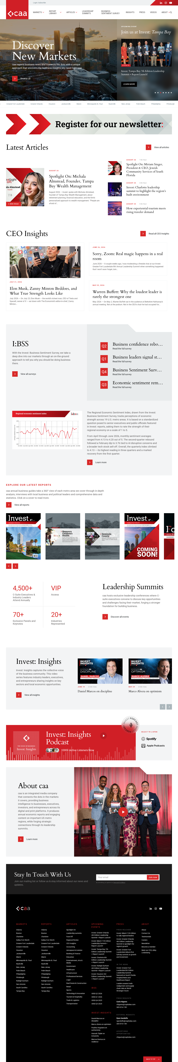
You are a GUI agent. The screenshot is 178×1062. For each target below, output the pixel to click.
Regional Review (72, 940)
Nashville (92, 104)
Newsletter (146, 943)
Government (71, 966)
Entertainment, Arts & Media (74, 961)
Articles (70, 12)
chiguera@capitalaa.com (125, 1004)
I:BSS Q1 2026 (96, 997)
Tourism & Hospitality (74, 997)
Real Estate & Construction (76, 983)
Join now (152, 877)
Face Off (69, 937)
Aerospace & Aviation (74, 950)
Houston (32, 104)
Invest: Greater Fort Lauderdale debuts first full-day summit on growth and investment (126, 953)
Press (142, 12)
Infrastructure (71, 973)
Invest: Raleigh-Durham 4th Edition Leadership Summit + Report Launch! (101, 968)
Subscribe (42, 3)
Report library (53, 12)
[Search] (171, 12)
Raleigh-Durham (167, 104)
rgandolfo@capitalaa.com (126, 1021)
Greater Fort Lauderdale (25, 943)
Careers (144, 940)
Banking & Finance (73, 954)
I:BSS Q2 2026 (96, 994)
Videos (153, 12)
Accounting (70, 947)
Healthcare (70, 970)
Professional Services (74, 976)
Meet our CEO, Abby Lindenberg (149, 951)
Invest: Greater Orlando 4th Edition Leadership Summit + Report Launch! (101, 935)
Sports (68, 990)
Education (70, 957)
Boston (19, 933)
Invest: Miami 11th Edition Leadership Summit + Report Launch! (101, 943)
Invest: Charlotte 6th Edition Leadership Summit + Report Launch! (101, 960)
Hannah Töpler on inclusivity (98, 1034)
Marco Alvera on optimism (101, 1024)
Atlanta (19, 930)
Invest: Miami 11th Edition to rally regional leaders (126, 934)
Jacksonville (46, 104)
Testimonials (146, 937)
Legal (68, 980)
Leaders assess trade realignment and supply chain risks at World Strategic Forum (125, 987)
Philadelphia (136, 104)
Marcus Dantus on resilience (98, 1040)
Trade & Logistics (72, 1000)
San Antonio (20, 984)
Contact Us (146, 933)
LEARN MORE (129, 84)
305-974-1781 (121, 1007)
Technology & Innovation (75, 993)
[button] (155, 92)
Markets (37, 12)
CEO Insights (71, 943)
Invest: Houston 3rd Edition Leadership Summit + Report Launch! (101, 976)
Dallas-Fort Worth (22, 940)
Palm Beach (121, 104)
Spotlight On (71, 930)
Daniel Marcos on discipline (97, 1019)
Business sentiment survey (110, 12)
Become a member (148, 947)
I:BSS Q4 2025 (96, 1000)
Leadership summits (87, 12)
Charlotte (19, 937)
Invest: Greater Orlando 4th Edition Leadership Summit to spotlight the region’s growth (125, 942)
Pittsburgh (151, 104)
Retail (68, 987)
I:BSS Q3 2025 (96, 1004)
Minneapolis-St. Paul (75, 104)
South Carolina (21, 988)
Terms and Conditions (119, 882)
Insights (130, 12)
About (165, 12)
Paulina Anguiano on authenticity (99, 1029)
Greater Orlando (17, 104)
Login (35, 3)
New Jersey (106, 104)
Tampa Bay (20, 991)
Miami (59, 104)
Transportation (72, 1004)
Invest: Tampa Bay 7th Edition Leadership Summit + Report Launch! (101, 951)
